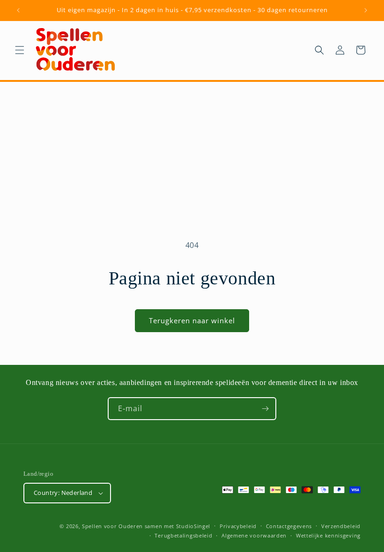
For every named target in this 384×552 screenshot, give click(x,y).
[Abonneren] (265, 408)
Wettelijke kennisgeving (328, 535)
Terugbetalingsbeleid (183, 535)
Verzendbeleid (341, 526)
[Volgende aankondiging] (365, 10)
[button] (19, 50)
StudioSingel (193, 526)
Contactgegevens (289, 526)
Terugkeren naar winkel (192, 320)
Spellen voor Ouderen (112, 526)
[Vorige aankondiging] (18, 10)
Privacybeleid (238, 526)
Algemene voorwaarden (254, 535)
